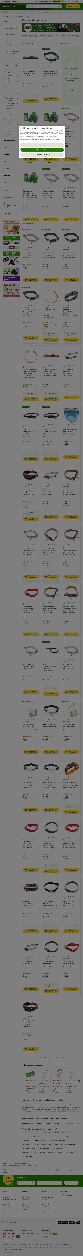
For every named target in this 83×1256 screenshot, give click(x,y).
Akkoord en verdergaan (42, 150)
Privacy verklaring (50, 141)
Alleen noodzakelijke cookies (42, 154)
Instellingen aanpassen (42, 145)
